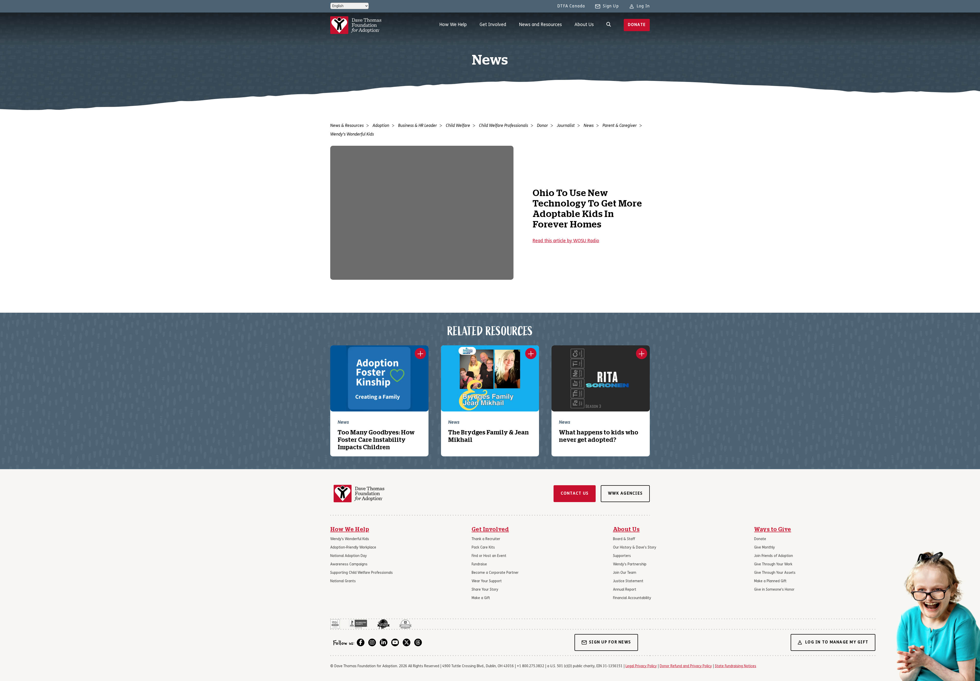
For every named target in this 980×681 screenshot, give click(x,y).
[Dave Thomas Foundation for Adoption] (355, 25)
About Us (584, 24)
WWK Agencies (625, 494)
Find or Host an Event (489, 556)
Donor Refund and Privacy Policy (686, 666)
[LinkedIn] (383, 642)
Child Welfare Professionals (503, 126)
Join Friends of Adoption (773, 556)
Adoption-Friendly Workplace (353, 548)
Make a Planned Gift (770, 581)
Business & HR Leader (417, 126)
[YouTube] (395, 642)
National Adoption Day (348, 556)
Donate (637, 25)
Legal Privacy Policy (641, 666)
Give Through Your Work (773, 564)
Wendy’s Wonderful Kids (349, 539)
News (589, 126)
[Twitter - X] (406, 642)
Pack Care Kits (483, 548)
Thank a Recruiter (486, 539)
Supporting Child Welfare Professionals (361, 573)
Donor (542, 126)
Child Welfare (458, 126)
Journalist (566, 126)
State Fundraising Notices (735, 666)
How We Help (453, 24)
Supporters (622, 556)
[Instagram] (372, 642)
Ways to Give (772, 529)
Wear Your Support (487, 581)
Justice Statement (628, 581)
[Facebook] (360, 642)
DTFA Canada (571, 6)
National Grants (343, 581)
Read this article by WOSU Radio (566, 241)
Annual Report (624, 590)
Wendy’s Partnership (629, 564)
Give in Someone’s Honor (774, 590)
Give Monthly (764, 548)
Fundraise (479, 564)
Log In (643, 6)
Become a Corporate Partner (495, 573)
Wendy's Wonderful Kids (352, 134)
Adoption (381, 126)
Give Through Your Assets (774, 573)
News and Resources (540, 24)
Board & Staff (624, 539)
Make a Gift (481, 598)
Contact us (575, 494)
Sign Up (611, 6)
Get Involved (493, 24)
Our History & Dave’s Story (634, 548)
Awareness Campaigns (349, 564)
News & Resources (347, 126)
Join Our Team (624, 573)
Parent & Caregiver (620, 126)
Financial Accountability (632, 598)
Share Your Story (485, 590)
